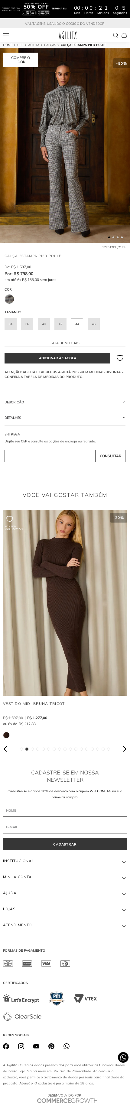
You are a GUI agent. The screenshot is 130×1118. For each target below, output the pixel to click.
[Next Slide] (124, 749)
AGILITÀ (33, 45)
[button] (11, 324)
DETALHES (13, 418)
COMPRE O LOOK (20, 59)
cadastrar (65, 844)
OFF (20, 45)
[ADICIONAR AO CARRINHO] (57, 358)
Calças (50, 45)
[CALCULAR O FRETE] (110, 456)
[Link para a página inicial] (10, 45)
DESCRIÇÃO (14, 402)
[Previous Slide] (5, 749)
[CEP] (65, 447)
